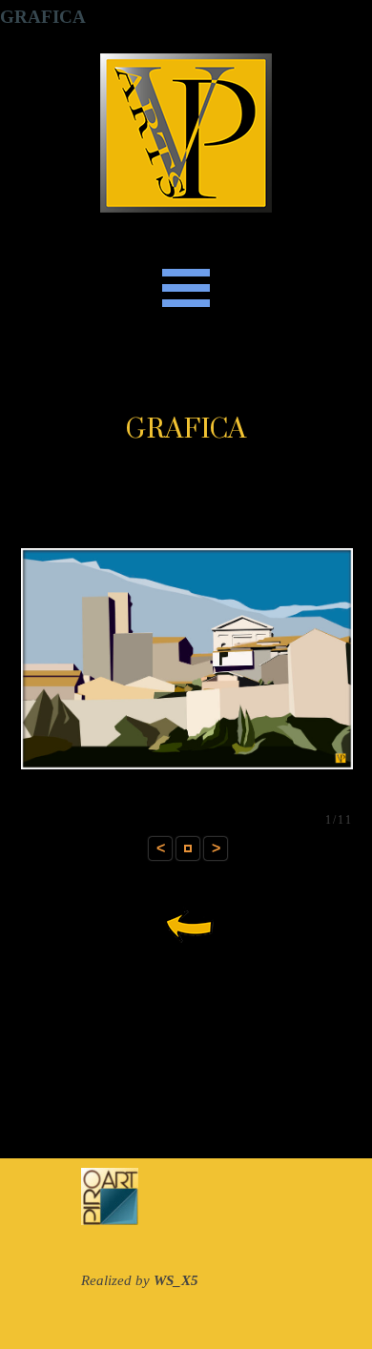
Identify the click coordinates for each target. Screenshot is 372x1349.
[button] (187, 848)
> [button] (216, 848)
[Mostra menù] (186, 288)
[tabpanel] (186, 430)
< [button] (160, 848)
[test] (186, 925)
